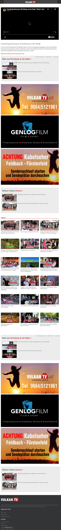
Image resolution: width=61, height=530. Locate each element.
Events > (19, 191)
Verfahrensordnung (39, 56)
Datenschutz (49, 56)
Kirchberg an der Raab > (21, 59)
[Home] (30, 2)
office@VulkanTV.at (8, 527)
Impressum (56, 56)
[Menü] (2, 2)
